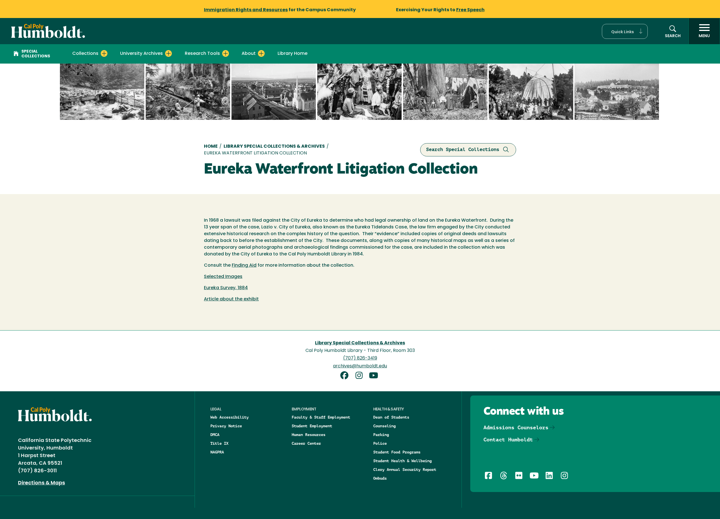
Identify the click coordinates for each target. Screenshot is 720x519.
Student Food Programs (396, 452)
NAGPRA (217, 452)
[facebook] (346, 376)
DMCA (214, 434)
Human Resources (308, 434)
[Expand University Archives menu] (168, 53)
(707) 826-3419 (360, 358)
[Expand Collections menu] (104, 53)
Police (380, 443)
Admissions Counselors (515, 427)
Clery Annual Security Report (404, 469)
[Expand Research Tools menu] (225, 53)
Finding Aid (244, 265)
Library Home (292, 53)
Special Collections (35, 54)
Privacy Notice (226, 426)
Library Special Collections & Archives (274, 146)
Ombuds (380, 478)
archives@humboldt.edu (360, 366)
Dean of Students (391, 417)
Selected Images (223, 277)
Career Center (306, 443)
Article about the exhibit (231, 299)
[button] (625, 31)
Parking (381, 434)
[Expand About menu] (261, 53)
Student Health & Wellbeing (402, 461)
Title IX (219, 443)
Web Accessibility (229, 417)
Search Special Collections (462, 149)
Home (211, 146)
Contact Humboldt (508, 439)
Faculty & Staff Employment (321, 417)
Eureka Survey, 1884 (226, 288)
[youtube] (374, 376)
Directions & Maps (41, 483)
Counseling (384, 426)
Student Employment (312, 426)
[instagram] (361, 376)
